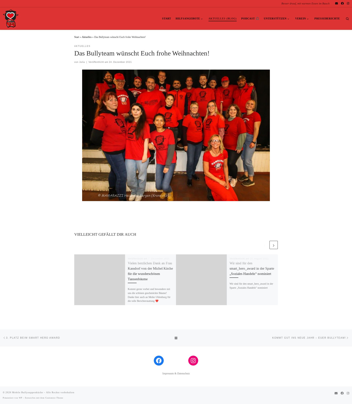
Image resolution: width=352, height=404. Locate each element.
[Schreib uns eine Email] (336, 3)
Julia (82, 62)
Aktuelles (86, 37)
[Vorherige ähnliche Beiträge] (265, 245)
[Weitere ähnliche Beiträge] (274, 245)
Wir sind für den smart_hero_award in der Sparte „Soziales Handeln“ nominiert (252, 268)
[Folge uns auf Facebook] (342, 3)
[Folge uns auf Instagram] (348, 3)
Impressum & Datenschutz (176, 373)
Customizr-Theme (54, 398)
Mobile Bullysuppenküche (27, 392)
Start (76, 37)
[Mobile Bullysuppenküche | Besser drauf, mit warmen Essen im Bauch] (11, 18)
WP (20, 398)
